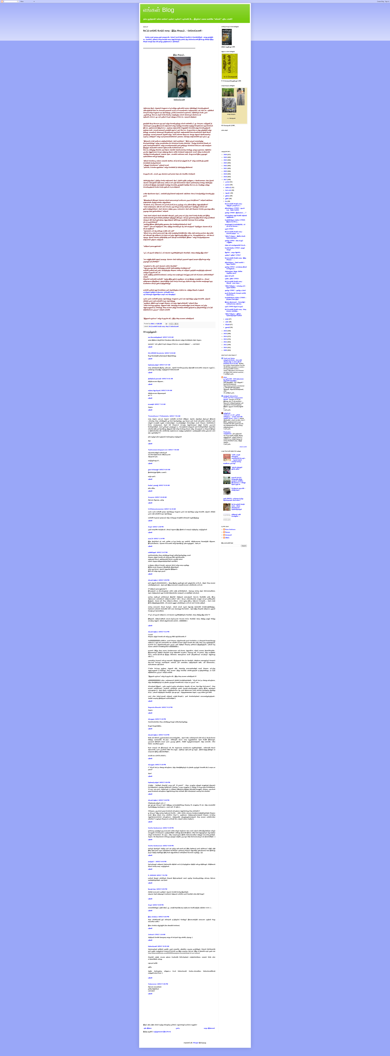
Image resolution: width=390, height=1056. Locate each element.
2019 (225, 174)
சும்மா (225, 377)
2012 (225, 342)
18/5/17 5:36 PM (162, 984)
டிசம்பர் (227, 182)
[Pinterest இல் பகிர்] (178, 324)
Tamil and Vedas (229, 358)
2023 (225, 163)
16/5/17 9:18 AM (164, 485)
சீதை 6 (168, 326)
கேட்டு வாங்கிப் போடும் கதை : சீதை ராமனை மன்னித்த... (235, 310)
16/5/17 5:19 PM (160, 764)
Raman (227, 532)
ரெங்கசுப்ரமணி (193, 39)
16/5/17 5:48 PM (164, 800)
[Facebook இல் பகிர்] (176, 324)
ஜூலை (227, 196)
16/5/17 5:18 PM (160, 719)
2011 (225, 344)
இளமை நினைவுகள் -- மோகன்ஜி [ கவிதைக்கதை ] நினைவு (235, 303)
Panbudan (227, 432)
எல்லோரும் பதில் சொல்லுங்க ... (236, 515)
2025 (225, 157)
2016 (225, 331)
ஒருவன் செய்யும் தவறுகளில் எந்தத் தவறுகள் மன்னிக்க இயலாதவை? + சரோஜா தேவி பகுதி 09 (239, 481)
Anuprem (151, 497)
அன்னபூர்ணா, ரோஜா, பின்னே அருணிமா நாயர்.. (233, 272)
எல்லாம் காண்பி (243, 446)
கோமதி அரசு (152, 889)
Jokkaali (151, 934)
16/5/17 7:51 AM (175, 416)
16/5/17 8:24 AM (164, 469)
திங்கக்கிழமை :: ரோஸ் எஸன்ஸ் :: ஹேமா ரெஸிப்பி (235, 263)
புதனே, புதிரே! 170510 (232, 278)
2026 (225, 154)
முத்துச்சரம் (227, 413)
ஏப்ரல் (227, 319)
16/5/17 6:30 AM (168, 337)
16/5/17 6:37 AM (164, 365)
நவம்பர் (227, 185)
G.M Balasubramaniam (156, 509)
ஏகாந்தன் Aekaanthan (231, 396)
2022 (225, 165)
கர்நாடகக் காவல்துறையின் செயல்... (235, 245)
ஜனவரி (227, 327)
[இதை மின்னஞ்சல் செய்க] (170, 324)
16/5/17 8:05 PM (161, 889)
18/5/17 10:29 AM (163, 946)
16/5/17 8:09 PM (158, 905)
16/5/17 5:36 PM (164, 782)
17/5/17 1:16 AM (159, 934)
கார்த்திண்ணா (228, 433)
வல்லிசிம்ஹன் (152, 552)
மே (226, 201)
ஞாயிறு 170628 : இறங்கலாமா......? (235, 212)
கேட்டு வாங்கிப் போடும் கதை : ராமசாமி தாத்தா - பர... (234, 232)
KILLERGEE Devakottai (156, 353)
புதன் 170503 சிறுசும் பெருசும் (234, 306)
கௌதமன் (228, 535)
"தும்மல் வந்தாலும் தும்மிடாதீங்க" (237, 468)
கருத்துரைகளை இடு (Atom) (162, 1031)
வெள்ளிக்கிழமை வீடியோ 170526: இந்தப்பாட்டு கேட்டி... (235, 220)
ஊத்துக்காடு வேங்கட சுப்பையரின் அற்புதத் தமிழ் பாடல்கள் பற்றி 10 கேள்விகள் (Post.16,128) (233, 361)
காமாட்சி (150, 538)
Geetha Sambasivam (155, 828)
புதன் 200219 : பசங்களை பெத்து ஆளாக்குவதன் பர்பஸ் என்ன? (233, 499)
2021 (225, 168)
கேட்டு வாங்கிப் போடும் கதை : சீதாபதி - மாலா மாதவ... (234, 282)
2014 (225, 336)
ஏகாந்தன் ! (151, 861)
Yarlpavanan (152, 984)
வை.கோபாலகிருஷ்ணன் (155, 337)
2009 (225, 350)
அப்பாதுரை (151, 719)
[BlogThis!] (172, 324)
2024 (225, 160)
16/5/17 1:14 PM (159, 538)
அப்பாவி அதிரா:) (153, 580)
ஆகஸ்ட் (227, 193)
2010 (225, 347)
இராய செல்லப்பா (153, 917)
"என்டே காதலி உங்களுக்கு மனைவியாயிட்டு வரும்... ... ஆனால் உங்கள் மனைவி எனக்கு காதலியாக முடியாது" (234, 459)
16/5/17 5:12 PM (164, 632)
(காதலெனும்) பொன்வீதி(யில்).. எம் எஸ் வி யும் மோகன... (235, 225)
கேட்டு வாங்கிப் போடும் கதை (157, 326)
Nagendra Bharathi (154, 707)
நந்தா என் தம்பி (229, 276)
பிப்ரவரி (227, 324)
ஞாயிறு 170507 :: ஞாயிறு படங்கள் (235, 290)
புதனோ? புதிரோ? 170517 (233, 255)
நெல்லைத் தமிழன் (153, 365)
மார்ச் (227, 322)
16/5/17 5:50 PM (168, 846)
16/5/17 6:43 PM (161, 861)
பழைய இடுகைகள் (209, 1028)
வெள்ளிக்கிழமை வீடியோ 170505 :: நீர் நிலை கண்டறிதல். (235, 298)
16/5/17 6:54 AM (166, 390)
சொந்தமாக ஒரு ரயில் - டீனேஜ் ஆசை (239, 489)
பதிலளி (150, 347)
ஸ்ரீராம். (227, 537)
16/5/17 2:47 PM (162, 552)
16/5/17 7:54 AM (173, 450)
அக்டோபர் (228, 187)
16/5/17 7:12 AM (160, 404)
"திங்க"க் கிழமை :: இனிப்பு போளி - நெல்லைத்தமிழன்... (235, 237)
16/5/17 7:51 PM (162, 875)
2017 (225, 179)
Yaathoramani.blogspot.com (158, 450)
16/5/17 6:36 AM (170, 353)
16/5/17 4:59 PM (164, 580)
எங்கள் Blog (158, 9)
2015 (225, 333)
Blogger (196, 1043)
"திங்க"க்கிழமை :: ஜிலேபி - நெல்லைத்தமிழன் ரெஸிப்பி (233, 314)
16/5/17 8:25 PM (163, 917)
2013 (225, 339)
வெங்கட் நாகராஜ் (153, 485)
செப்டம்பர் (228, 190)
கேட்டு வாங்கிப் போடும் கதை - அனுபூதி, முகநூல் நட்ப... (234, 204)
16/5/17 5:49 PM (168, 828)
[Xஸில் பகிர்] (174, 324)
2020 (225, 171)
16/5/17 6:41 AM (167, 378)
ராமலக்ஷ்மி (151, 404)
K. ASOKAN (152, 875)
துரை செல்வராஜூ (153, 469)
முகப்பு (178, 1028)
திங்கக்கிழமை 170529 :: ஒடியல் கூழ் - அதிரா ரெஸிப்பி (235, 209)
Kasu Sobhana (230, 529)
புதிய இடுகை (148, 1028)
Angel (150, 527)
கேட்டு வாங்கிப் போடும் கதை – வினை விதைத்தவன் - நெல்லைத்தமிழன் (238, 506)
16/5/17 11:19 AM (170, 509)
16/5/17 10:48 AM (161, 497)
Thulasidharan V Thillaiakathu (158, 416)
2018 (225, 176)
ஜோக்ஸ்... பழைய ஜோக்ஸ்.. (233, 252)
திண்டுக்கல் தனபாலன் (154, 378)
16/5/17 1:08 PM (158, 527)
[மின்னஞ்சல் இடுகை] (166, 323)
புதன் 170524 (229, 229)
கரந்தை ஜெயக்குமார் (154, 390)
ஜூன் (227, 198)
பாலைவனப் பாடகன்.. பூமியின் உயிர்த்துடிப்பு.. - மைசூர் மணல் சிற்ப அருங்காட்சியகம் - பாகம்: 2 (233, 416)
